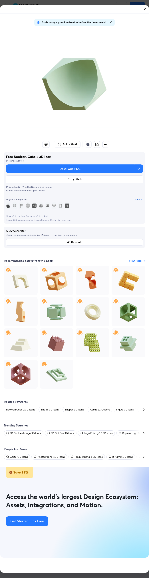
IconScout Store (17, 160)
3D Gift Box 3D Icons (62, 433)
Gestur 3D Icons (19, 456)
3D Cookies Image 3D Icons (25, 433)
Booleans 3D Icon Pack (37, 216)
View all (139, 199)
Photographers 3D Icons (51, 456)
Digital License (37, 190)
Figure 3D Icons (125, 409)
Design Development (60, 220)
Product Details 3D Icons (88, 456)
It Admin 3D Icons (122, 456)
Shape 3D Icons (50, 409)
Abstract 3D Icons (100, 409)
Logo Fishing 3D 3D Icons (98, 433)
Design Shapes (41, 220)
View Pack (135, 260)
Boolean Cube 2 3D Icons (20, 409)
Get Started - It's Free (27, 521)
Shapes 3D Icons (74, 409)
